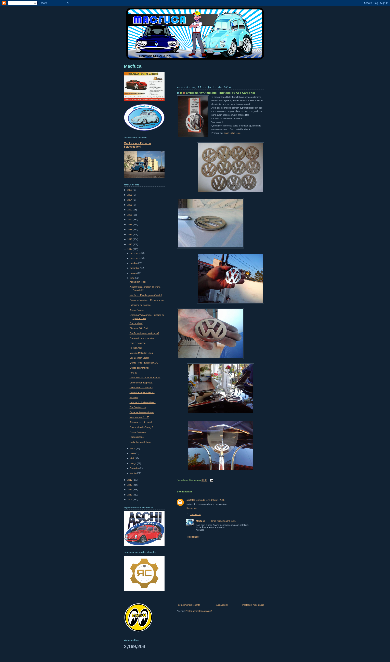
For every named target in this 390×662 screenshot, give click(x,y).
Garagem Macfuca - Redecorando (147, 300)
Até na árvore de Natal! (141, 422)
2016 (130, 239)
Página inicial (221, 605)
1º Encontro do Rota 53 (141, 387)
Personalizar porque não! (142, 338)
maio (132, 453)
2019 (130, 224)
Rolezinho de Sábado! (140, 305)
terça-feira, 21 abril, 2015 (223, 521)
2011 (130, 489)
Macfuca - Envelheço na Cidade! (146, 295)
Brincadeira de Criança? (141, 427)
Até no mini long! (138, 282)
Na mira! (134, 397)
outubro (134, 263)
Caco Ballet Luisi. (232, 133)
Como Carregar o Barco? (142, 392)
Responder (191, 508)
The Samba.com (138, 407)
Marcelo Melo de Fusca (141, 353)
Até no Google (137, 310)
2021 (130, 214)
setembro (135, 268)
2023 (130, 205)
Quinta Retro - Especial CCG (144, 362)
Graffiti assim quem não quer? (144, 333)
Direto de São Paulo (139, 328)
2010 (130, 494)
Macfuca (200, 521)
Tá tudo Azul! (136, 348)
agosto (133, 273)
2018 (130, 229)
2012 (130, 484)
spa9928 (190, 500)
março (133, 463)
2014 (130, 249)
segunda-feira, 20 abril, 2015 (210, 500)
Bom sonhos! (136, 323)
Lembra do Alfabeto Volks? (143, 402)
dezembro (135, 253)
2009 (130, 499)
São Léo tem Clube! (139, 358)
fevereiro (134, 468)
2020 (130, 219)
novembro (135, 258)
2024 (130, 200)
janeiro (133, 473)
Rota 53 (133, 372)
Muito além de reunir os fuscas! (145, 377)
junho (133, 448)
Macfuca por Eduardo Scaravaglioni (137, 145)
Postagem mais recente (188, 605)
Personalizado (137, 437)
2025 (130, 195)
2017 (130, 234)
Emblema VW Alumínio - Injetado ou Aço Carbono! (220, 92)
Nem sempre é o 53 (139, 417)
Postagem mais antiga (253, 605)
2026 (130, 190)
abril (132, 458)
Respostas (195, 514)
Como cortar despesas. (141, 382)
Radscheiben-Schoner (141, 442)
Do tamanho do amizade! (142, 412)
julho (132, 278)
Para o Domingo (137, 343)
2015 (130, 244)
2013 (130, 480)
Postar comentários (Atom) (198, 611)
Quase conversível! (139, 368)
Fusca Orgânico (138, 432)
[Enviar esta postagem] (211, 480)
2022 (130, 209)
